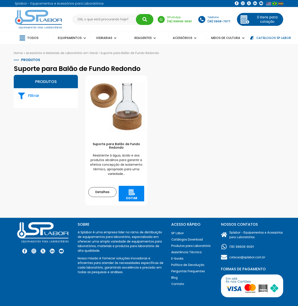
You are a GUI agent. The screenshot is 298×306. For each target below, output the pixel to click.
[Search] (144, 19)
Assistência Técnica (186, 252)
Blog (174, 277)
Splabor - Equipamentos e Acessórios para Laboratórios (256, 234)
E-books (177, 258)
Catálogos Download (187, 239)
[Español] (280, 3)
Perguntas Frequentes (188, 271)
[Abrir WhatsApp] (287, 295)
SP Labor (177, 233)
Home (18, 53)
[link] (243, 3)
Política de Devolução (187, 265)
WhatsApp (174, 17)
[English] (268, 3)
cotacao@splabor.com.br (247, 257)
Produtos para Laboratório (191, 246)
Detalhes (102, 192)
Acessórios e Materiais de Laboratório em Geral (62, 53)
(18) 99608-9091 (241, 246)
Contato (177, 284)
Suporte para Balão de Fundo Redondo (116, 146)
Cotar (131, 198)
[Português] (274, 3)
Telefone (213, 17)
